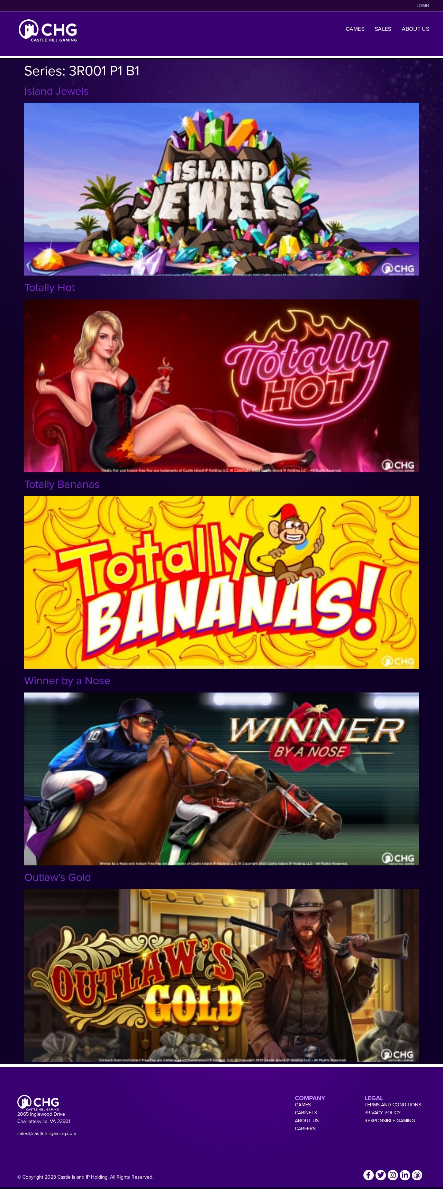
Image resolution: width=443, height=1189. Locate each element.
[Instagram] (393, 1175)
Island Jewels (56, 90)
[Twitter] (381, 1175)
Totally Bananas (62, 483)
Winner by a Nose (67, 680)
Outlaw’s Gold (57, 876)
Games (355, 28)
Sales (383, 28)
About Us (415, 28)
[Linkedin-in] (405, 1175)
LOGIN (423, 5)
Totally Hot (49, 287)
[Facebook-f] (368, 1175)
